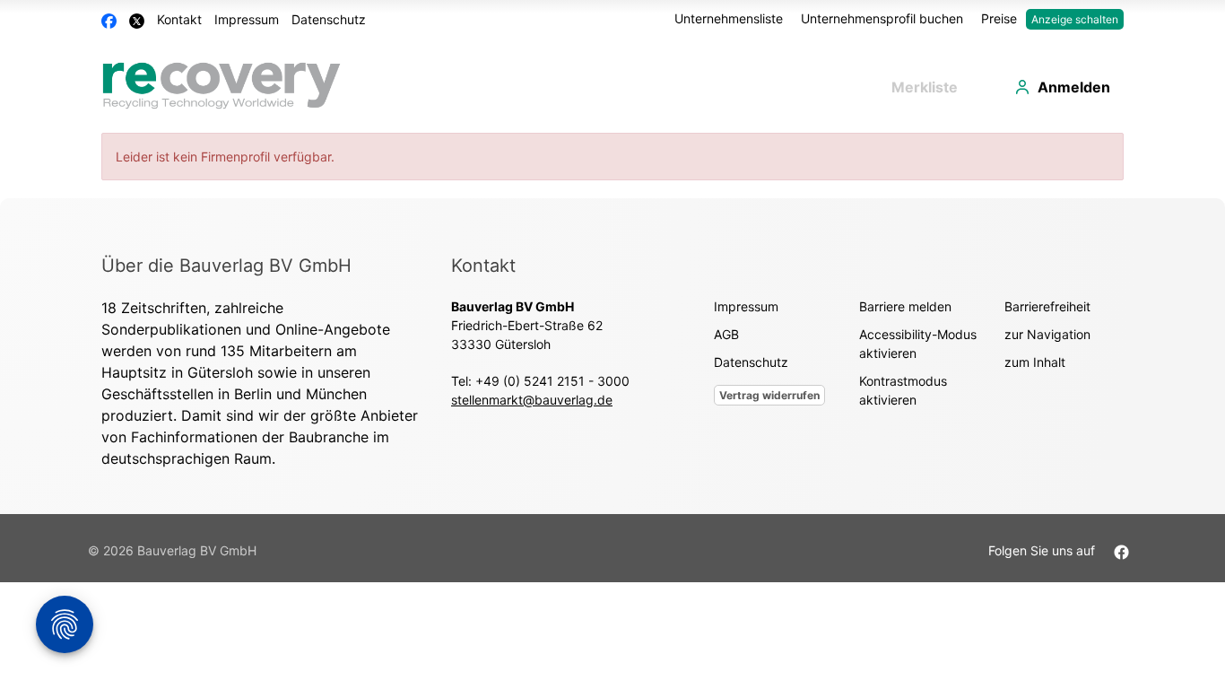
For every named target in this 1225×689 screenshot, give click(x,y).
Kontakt (179, 19)
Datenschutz (328, 19)
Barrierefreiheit (1047, 306)
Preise (999, 18)
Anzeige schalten (1074, 19)
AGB (726, 334)
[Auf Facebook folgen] (1121, 550)
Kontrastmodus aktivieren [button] (903, 390)
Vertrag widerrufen (769, 395)
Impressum (246, 19)
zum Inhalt (1034, 362)
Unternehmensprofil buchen (882, 18)
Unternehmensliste (728, 18)
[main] (612, 165)
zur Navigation (1047, 334)
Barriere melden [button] (905, 306)
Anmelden (1074, 87)
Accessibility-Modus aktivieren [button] (918, 344)
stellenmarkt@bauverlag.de (531, 399)
